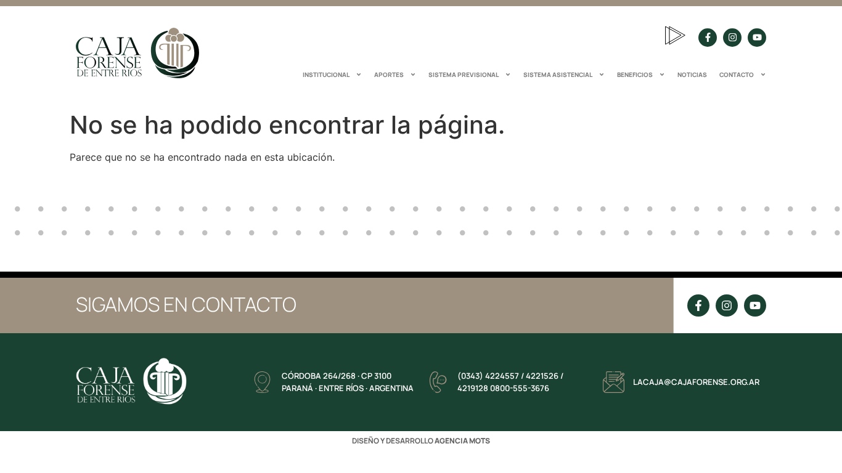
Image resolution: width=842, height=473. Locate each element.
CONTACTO (736, 74)
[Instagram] (732, 37)
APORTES (389, 74)
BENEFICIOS (635, 74)
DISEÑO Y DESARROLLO (421, 440)
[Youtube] (757, 37)
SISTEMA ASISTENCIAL (557, 74)
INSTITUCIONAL (326, 74)
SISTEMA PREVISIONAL (463, 74)
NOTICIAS (692, 74)
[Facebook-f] (707, 37)
